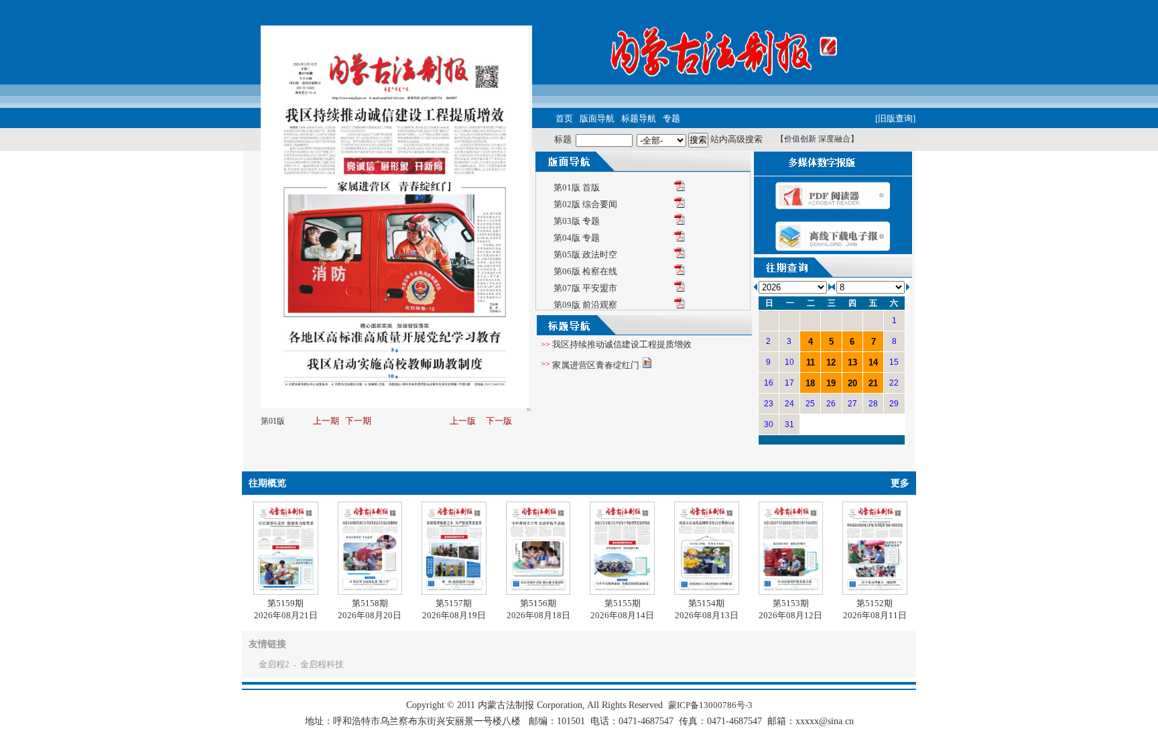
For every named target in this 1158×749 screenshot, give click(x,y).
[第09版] (679, 305)
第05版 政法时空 (585, 254)
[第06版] (679, 272)
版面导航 (597, 118)
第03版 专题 (577, 221)
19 (831, 383)
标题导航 (638, 118)
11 (810, 362)
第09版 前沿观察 (585, 305)
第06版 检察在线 (585, 271)
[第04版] (679, 238)
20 (852, 383)
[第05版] (679, 255)
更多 (900, 483)
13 (852, 362)
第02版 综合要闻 (585, 204)
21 (873, 383)
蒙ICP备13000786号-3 (710, 705)
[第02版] (679, 205)
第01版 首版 (577, 187)
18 (810, 383)
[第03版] (679, 222)
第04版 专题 (577, 238)
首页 (564, 118)
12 (831, 362)
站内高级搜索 (736, 139)
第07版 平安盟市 (585, 288)
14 (873, 362)
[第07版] (679, 289)
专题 (671, 118)
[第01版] (679, 188)
